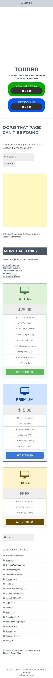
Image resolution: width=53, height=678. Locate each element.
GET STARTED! (24, 372)
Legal (8, 602)
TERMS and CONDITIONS (33, 669)
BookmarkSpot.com (11, 265)
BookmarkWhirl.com (11, 276)
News (8, 612)
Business (10, 560)
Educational (11, 569)
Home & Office (12, 598)
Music (8, 607)
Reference (10, 626)
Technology (11, 636)
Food (8, 584)
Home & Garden (13, 593)
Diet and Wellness (13, 565)
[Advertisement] (26, 34)
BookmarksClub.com (11, 268)
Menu (28, 3)
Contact (26, 672)
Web (8, 640)
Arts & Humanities (13, 555)
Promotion (10, 617)
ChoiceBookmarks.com (12, 270)
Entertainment (12, 574)
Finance (9, 579)
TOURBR (26, 69)
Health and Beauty (14, 588)
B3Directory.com (10, 273)
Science (9, 631)
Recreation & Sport (14, 621)
